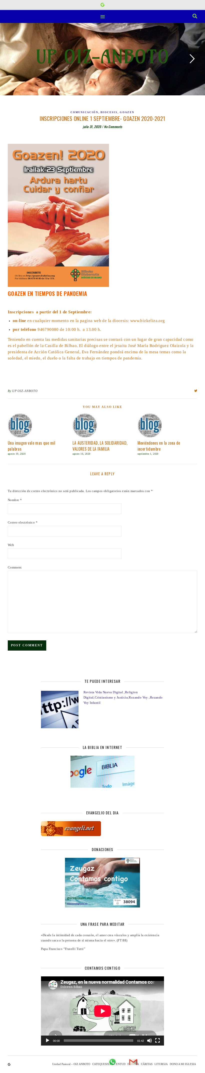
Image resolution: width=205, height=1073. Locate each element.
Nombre (15, 500)
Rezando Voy (139, 697)
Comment (15, 567)
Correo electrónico (23, 522)
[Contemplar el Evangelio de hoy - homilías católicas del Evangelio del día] (102, 828)
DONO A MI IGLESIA (183, 1064)
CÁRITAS (146, 1064)
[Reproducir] (47, 1040)
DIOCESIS (109, 112)
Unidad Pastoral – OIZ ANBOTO (71, 1064)
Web (11, 545)
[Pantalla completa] (157, 1040)
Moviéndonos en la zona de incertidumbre (159, 446)
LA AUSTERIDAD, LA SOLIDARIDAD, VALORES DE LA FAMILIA (99, 446)
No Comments (113, 126)
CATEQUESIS (100, 1064)
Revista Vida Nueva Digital (104, 692)
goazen (127, 112)
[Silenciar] (149, 1040)
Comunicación (84, 112)
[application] (102, 1011)
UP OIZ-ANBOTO (103, 57)
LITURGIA (161, 1064)
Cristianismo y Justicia (111, 697)
